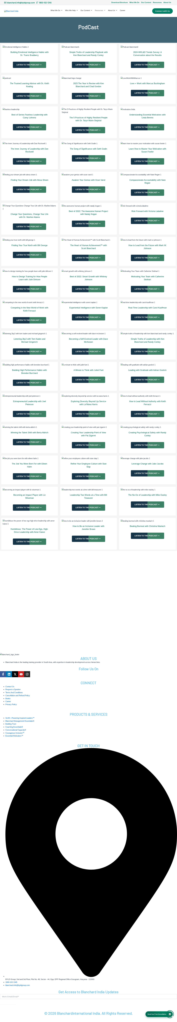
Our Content (146, 2)
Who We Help (70, 10)
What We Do (134, 2)
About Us (167, 2)
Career (122, 10)
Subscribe (8, 1002)
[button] (162, 11)
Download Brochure (119, 2)
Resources (157, 2)
